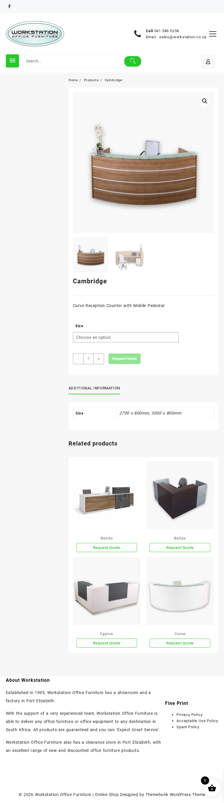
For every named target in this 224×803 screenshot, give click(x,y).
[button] (205, 101)
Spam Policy (188, 727)
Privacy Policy (189, 714)
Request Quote (124, 358)
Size (79, 326)
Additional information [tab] (94, 388)
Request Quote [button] (180, 643)
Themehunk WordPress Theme (175, 794)
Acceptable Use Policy (197, 721)
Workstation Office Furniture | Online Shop (77, 794)
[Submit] (132, 61)
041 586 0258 (166, 31)
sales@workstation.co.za (182, 37)
